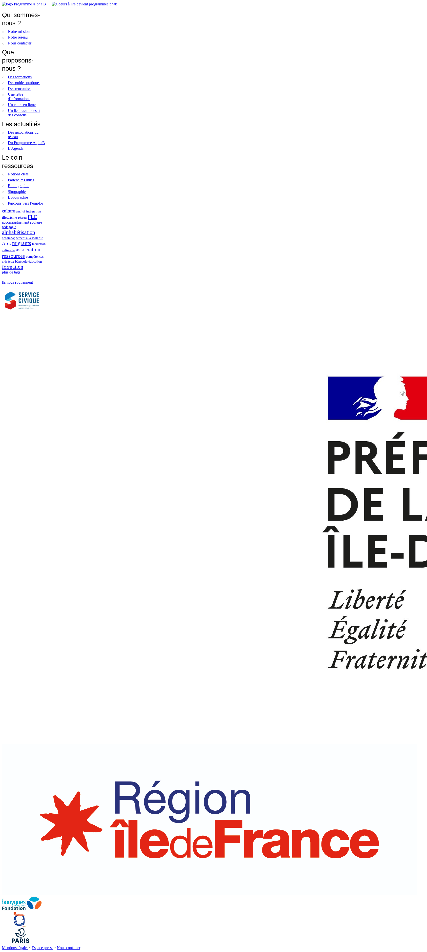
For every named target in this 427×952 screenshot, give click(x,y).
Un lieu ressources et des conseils (24, 112)
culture (8, 210)
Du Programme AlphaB (26, 143)
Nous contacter (19, 43)
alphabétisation (18, 232)
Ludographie (18, 197)
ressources (13, 256)
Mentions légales (15, 948)
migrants (21, 243)
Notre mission (19, 31)
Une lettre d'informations (19, 96)
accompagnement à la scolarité (22, 238)
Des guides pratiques (24, 83)
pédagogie (9, 227)
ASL (6, 243)
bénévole (21, 261)
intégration (33, 211)
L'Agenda (15, 148)
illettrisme (9, 217)
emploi (20, 211)
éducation (35, 261)
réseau (22, 217)
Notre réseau (18, 37)
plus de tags (11, 272)
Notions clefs (18, 174)
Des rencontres (19, 88)
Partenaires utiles (21, 180)
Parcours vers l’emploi (25, 203)
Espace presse (42, 948)
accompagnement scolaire (22, 222)
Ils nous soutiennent (17, 282)
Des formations (20, 77)
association (28, 249)
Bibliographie (18, 186)
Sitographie (17, 192)
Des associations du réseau (23, 134)
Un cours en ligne (22, 105)
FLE (32, 217)
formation (12, 267)
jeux (11, 261)
